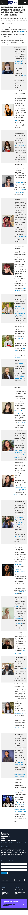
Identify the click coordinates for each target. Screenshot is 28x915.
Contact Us (17, 894)
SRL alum (21, 363)
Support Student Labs (19, 889)
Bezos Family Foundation (13, 850)
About (3, 891)
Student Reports (5, 892)
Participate (17, 891)
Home (3, 889)
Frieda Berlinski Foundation (15, 852)
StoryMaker (4, 894)
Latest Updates (5, 893)
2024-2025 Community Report (20, 893)
